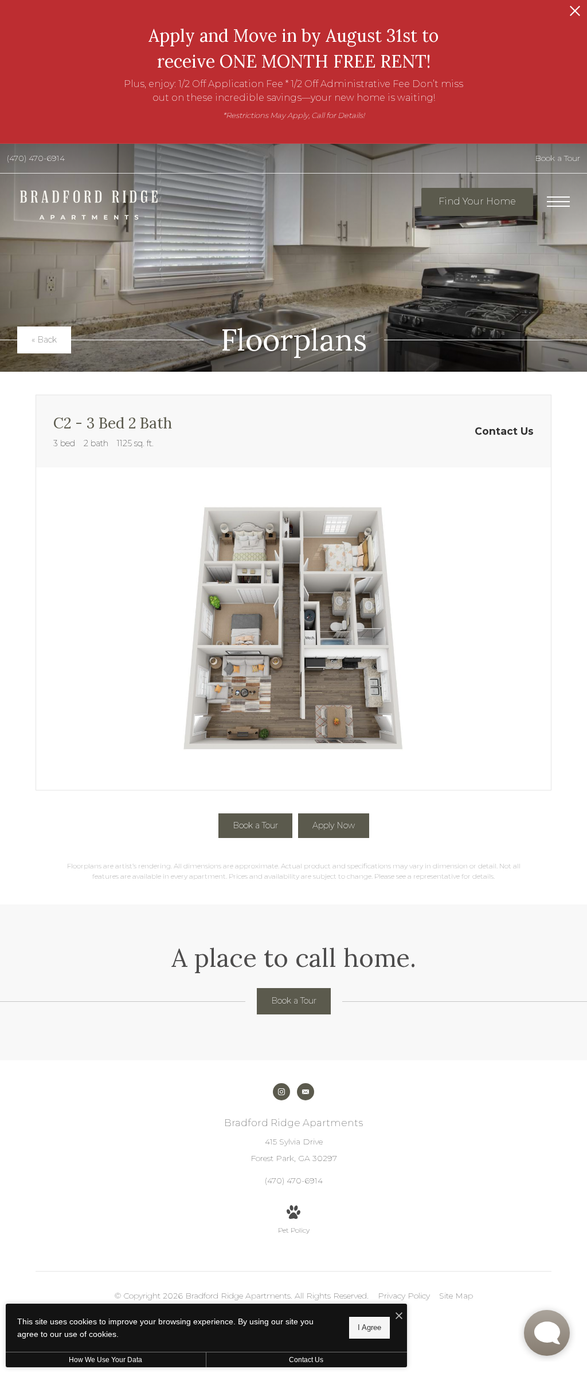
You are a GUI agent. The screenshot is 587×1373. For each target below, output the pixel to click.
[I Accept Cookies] (399, 1316)
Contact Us (306, 1360)
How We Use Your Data (105, 1360)
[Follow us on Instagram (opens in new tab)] (281, 1091)
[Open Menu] (558, 201)
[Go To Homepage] (89, 205)
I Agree (369, 1327)
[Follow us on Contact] (305, 1091)
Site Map (456, 1296)
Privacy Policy (404, 1296)
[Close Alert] (575, 14)
